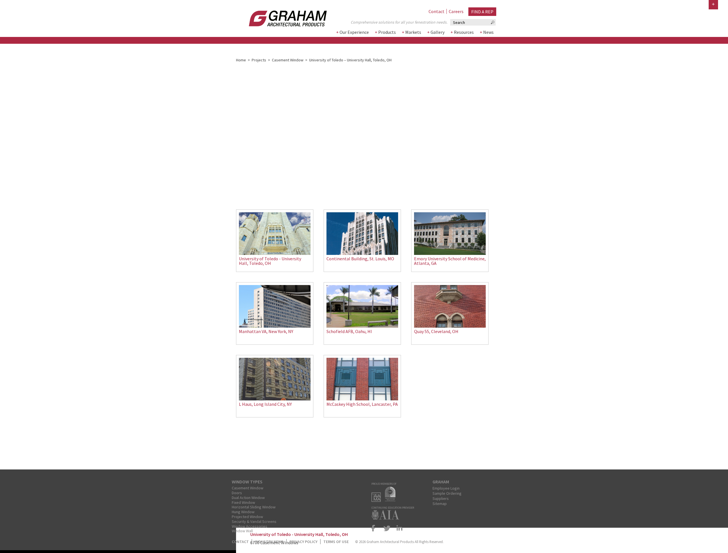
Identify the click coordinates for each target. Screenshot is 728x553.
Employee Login (446, 488)
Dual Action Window (248, 497)
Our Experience (354, 32)
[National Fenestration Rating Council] (391, 500)
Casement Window (287, 60)
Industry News (269, 541)
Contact (436, 11)
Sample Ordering (447, 493)
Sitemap (440, 503)
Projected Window (247, 516)
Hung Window (243, 511)
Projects (259, 60)
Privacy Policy (303, 541)
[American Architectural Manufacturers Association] (377, 500)
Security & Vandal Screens (254, 521)
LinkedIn (398, 528)
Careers (456, 11)
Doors (237, 492)
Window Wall (242, 530)
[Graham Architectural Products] (279, 16)
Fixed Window (243, 502)
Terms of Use (336, 541)
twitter (387, 528)
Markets (413, 32)
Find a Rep (482, 11)
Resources (464, 32)
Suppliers (441, 498)
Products (387, 32)
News (488, 32)
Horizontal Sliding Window (254, 507)
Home (241, 60)
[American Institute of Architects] (386, 518)
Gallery (437, 32)
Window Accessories (249, 526)
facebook (375, 528)
